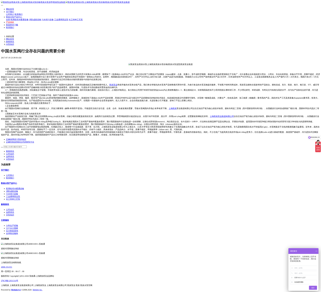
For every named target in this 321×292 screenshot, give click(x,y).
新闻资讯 (10, 42)
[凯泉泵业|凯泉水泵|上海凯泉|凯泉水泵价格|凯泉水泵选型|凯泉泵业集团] (160, 2)
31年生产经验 (12, 225)
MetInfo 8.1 (16, 290)
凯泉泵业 (113, 85)
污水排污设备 (12, 194)
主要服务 (5, 220)
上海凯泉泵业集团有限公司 (222, 116)
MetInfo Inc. (38, 290)
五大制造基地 (12, 231)
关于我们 (5, 170)
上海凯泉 (173, 108)
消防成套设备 (12, 191)
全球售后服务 (12, 233)
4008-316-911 (6, 267)
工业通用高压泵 (13, 196)
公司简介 (10, 175)
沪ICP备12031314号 (9, 281)
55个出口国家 (12, 228)
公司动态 (10, 154)
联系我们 (10, 178)
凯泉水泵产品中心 (9, 183)
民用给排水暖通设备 (15, 189)
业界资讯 (10, 156)
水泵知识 (10, 44)
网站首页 (10, 9)
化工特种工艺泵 (13, 199)
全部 (8, 20)
